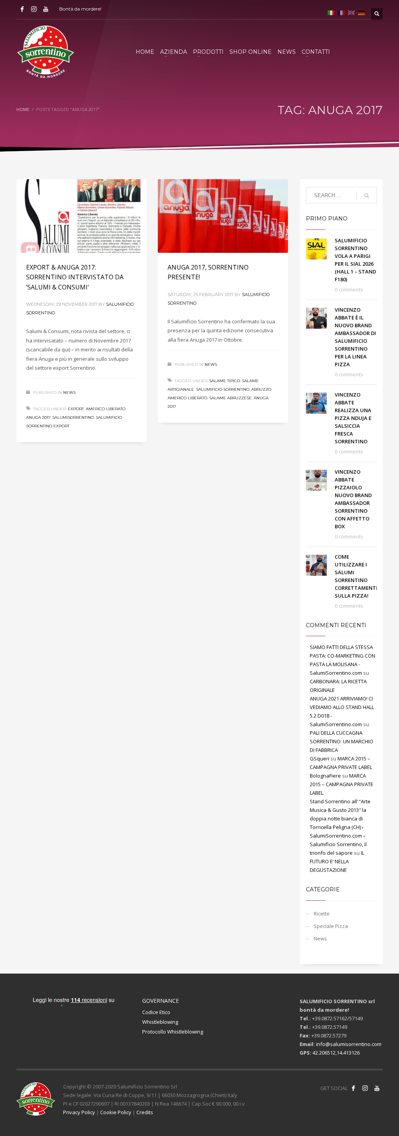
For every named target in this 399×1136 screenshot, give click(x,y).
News (69, 392)
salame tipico (224, 380)
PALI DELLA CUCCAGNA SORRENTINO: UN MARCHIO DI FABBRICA (341, 741)
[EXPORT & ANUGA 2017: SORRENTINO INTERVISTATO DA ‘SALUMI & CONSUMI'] (81, 215)
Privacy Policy (79, 1112)
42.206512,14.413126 (336, 1052)
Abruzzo (261, 389)
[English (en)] (351, 12)
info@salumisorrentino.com (348, 1044)
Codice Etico (156, 1012)
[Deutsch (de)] (361, 12)
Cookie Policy (115, 1112)
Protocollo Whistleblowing (172, 1031)
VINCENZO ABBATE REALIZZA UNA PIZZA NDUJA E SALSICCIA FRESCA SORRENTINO (353, 418)
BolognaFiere (325, 775)
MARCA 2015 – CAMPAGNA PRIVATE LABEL (341, 784)
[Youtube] (45, 9)
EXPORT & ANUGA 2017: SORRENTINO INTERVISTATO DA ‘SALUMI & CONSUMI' (75, 277)
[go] (367, 195)
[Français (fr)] (341, 12)
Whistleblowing (160, 1021)
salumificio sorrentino (222, 389)
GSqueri (319, 758)
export (76, 408)
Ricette (322, 913)
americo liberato (105, 408)
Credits (144, 1112)
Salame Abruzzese (230, 397)
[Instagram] (34, 9)
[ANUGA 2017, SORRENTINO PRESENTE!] (223, 215)
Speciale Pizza (331, 926)
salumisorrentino (73, 417)
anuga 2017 (38, 417)
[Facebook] (22, 9)
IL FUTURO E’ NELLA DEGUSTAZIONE (337, 861)
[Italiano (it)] (331, 12)
